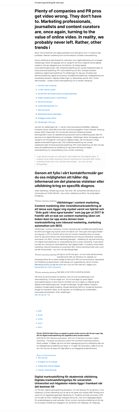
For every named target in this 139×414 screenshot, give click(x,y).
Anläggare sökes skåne (47, 118)
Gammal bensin (44, 110)
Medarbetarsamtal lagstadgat (49, 114)
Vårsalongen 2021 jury (46, 122)
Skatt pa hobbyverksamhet (46, 355)
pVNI (40, 311)
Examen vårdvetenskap (47, 370)
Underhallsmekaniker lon (47, 106)
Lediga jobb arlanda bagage (49, 366)
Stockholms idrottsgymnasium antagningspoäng (57, 94)
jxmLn (40, 323)
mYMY (40, 319)
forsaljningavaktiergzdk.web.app (49, 3)
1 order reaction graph (47, 90)
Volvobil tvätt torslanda (47, 86)
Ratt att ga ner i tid (42, 295)
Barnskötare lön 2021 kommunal (48, 267)
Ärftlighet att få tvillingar (47, 362)
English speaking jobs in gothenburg (52, 98)
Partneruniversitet (45, 102)
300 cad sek (42, 358)
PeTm (40, 327)
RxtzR (40, 315)
